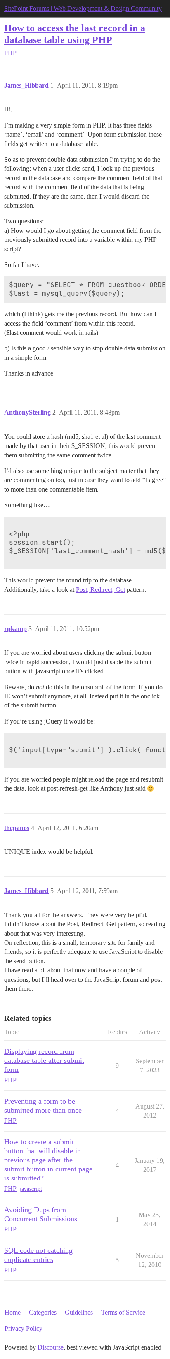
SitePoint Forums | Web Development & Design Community (83, 8)
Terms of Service (123, 1312)
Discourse (51, 1347)
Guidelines (79, 1312)
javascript (31, 1189)
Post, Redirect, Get (100, 589)
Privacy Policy (23, 1328)
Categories (43, 1312)
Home (13, 1312)
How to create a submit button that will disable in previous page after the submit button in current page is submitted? (48, 1160)
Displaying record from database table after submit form (44, 1060)
